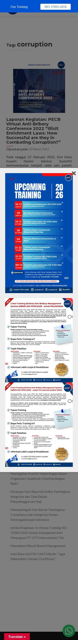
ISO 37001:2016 (56, 7)
